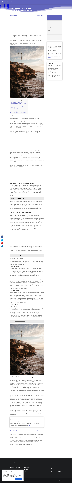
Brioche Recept (13, 107)
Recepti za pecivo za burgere (17, 106)
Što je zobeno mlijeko (54, 43)
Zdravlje (52, 1)
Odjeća (43, 1)
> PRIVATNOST (26, 469)
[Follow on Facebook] (59, 480)
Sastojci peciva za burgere (17, 102)
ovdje (29, 425)
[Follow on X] (61, 480)
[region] (13, 475)
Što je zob (50, 63)
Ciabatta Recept (14, 109)
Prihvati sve (19, 478)
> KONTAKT (25, 466)
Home (11, 12)
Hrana (56, 1)
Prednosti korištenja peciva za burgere (18, 112)
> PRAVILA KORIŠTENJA (27, 467)
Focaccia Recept (14, 108)
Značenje (67, 1)
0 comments (29, 10)
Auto (59, 1)
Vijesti (34, 1)
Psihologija (38, 1)
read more (50, 57)
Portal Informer (14, 10)
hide (20, 100)
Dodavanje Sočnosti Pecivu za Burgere (19, 104)
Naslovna (30, 1)
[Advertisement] (27, 26)
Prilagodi (6, 478)
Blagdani (47, 1)
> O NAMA (25, 471)
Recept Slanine (13, 111)
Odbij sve (12, 478)
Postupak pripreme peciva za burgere (18, 103)
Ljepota (62, 1)
